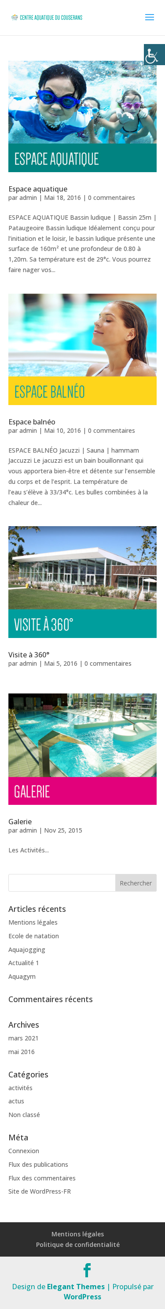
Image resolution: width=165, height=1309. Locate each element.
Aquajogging (26, 949)
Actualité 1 (23, 963)
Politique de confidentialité (78, 1244)
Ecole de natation (33, 936)
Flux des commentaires (42, 1178)
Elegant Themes (76, 1286)
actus (16, 1101)
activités (20, 1088)
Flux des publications (38, 1164)
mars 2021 (23, 1038)
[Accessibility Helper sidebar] (154, 54)
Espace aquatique (37, 189)
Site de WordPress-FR (39, 1191)
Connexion (23, 1151)
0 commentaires (111, 197)
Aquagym (22, 976)
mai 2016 (21, 1051)
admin (28, 197)
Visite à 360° (28, 655)
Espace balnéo (31, 422)
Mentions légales (33, 922)
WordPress (82, 1297)
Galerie (20, 821)
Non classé (24, 1114)
